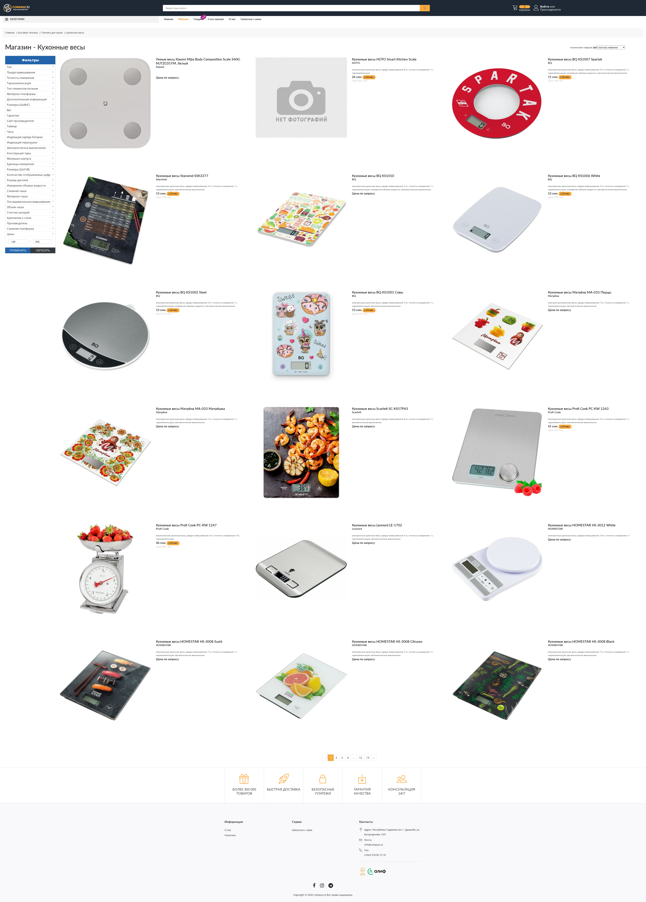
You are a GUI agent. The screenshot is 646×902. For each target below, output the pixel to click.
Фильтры (30, 60)
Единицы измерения (20, 164)
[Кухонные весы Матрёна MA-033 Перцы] (497, 336)
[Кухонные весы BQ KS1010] (301, 219)
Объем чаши (15, 207)
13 (367, 758)
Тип (9, 67)
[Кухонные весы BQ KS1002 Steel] (105, 336)
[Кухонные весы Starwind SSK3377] (105, 219)
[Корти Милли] (362, 871)
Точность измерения (20, 78)
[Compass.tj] (16, 8)
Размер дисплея (17, 180)
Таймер (12, 126)
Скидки (198, 19)
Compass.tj (320, 894)
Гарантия (13, 115)
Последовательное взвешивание (28, 202)
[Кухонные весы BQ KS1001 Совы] (301, 336)
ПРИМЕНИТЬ (17, 250)
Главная (168, 19)
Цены (10, 234)
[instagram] (322, 885)
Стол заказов (216, 19)
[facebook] (314, 885)
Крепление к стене (19, 218)
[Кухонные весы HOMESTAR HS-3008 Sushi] (105, 685)
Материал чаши (17, 196)
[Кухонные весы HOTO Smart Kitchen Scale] (301, 97)
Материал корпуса (19, 158)
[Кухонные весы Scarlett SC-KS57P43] (301, 452)
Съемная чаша (16, 191)
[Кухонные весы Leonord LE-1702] (301, 568)
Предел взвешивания (21, 72)
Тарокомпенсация (19, 83)
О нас (232, 19)
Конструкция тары (19, 153)
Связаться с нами (251, 19)
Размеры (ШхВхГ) (18, 105)
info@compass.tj (373, 844)
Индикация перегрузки (22, 142)
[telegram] (330, 885)
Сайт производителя (20, 121)
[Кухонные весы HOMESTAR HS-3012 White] (497, 568)
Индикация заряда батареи (25, 137)
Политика (230, 835)
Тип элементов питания (22, 88)
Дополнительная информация (27, 99)
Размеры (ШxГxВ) (18, 169)
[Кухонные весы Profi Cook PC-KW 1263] (497, 452)
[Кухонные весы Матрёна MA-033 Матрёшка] (105, 452)
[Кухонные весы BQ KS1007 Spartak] (497, 103)
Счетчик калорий (18, 212)
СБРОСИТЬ (43, 250)
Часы (10, 132)
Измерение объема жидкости (26, 185)
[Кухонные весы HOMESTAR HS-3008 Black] (497, 685)
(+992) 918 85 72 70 (375, 855)
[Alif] (376, 871)
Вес (9, 110)
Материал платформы (21, 94)
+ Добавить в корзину (349, 146)
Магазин (183, 19)
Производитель (17, 223)
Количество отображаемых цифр (28, 175)
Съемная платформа (20, 229)
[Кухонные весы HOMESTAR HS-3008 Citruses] (301, 685)
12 (360, 758)
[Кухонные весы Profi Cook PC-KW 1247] (105, 568)
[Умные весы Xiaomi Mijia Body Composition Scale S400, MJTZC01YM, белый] (105, 103)
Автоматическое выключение (26, 148)
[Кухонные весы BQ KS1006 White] (497, 219)
